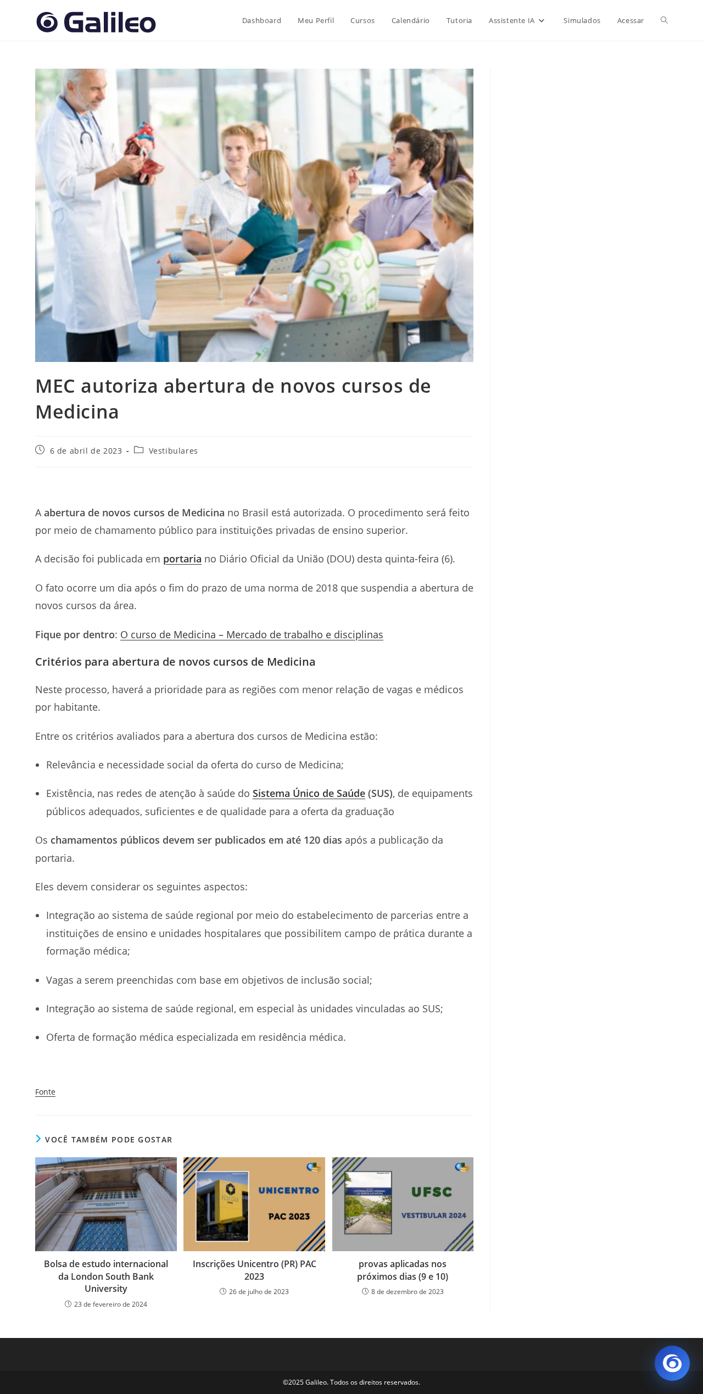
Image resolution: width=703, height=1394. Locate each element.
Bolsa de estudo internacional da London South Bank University (106, 1276)
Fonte (45, 1091)
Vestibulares (173, 450)
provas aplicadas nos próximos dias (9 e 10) (402, 1270)
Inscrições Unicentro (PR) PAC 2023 (254, 1270)
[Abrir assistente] (672, 1363)
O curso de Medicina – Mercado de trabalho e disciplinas (251, 634)
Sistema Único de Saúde (309, 793)
